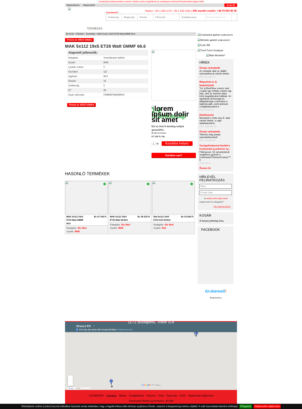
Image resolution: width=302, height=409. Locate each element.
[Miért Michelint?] (215, 55)
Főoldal (80, 34)
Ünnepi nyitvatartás (209, 68)
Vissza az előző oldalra (79, 39)
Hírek (172, 28)
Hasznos (157, 28)
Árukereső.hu (215, 298)
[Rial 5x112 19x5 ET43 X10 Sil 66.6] (173, 198)
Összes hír (205, 168)
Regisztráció (89, 5)
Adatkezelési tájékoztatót (217, 198)
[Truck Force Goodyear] (210, 50)
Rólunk (112, 28)
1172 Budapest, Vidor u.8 (151, 321)
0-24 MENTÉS (74, 28)
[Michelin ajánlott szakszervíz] (214, 40)
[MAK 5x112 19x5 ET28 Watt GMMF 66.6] (174, 99)
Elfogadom (245, 406)
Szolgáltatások (134, 28)
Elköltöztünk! (206, 115)
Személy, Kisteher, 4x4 (216, 17)
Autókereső (227, 28)
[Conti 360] (204, 45)
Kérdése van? (173, 155)
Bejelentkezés (73, 5)
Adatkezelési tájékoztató (267, 406)
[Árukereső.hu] (215, 292)
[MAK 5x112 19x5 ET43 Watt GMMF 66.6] (86, 198)
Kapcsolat (188, 28)
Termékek (95, 28)
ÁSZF (183, 395)
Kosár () (231, 5)
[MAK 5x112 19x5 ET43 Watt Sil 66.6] (130, 198)
